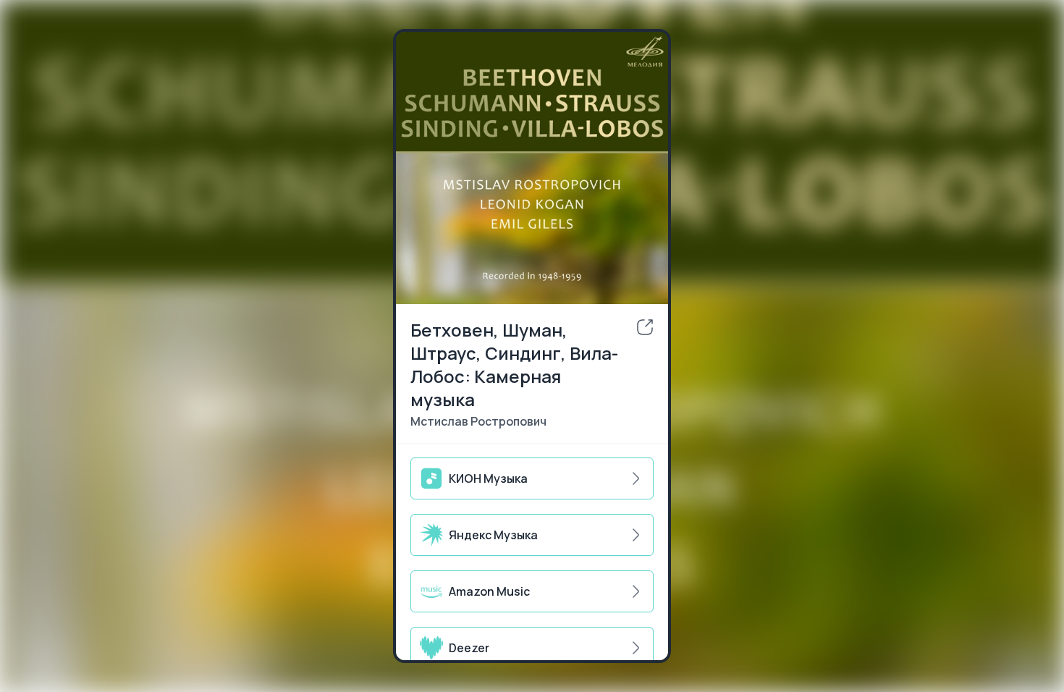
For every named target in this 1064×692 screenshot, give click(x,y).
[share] (645, 327)
